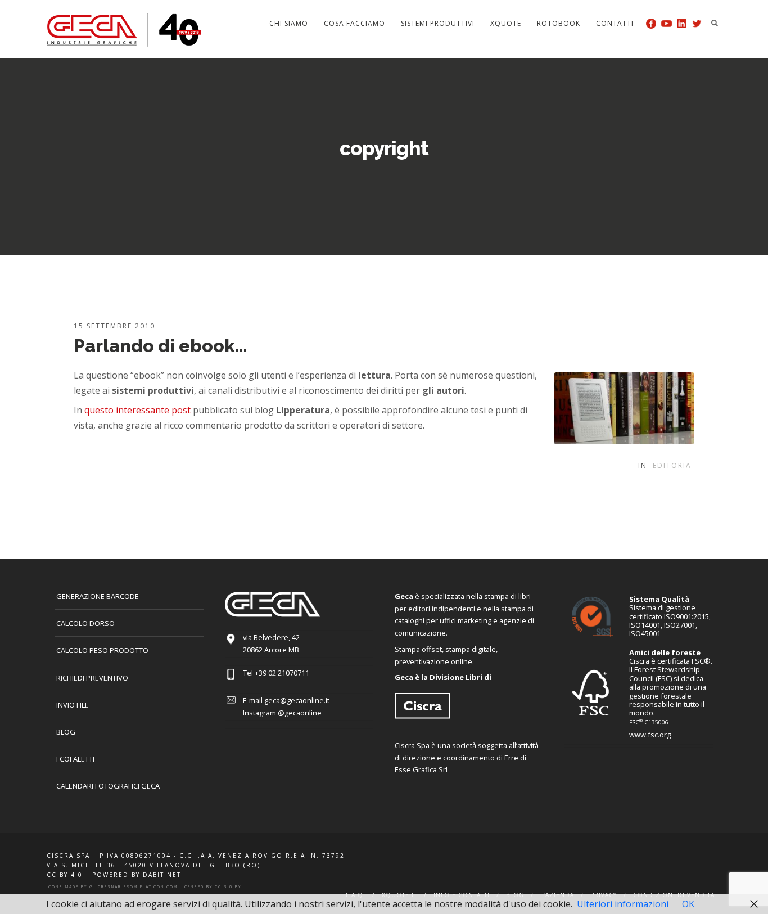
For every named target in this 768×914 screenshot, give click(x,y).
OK (688, 904)
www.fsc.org (650, 735)
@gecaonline (300, 713)
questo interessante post (137, 410)
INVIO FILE (72, 705)
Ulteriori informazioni (622, 904)
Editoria (672, 465)
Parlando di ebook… (160, 345)
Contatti (615, 23)
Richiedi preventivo (92, 678)
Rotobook (558, 23)
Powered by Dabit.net (136, 875)
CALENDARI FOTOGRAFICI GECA (108, 786)
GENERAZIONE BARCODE (97, 596)
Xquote (505, 23)
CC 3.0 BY (228, 886)
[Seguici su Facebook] (651, 23)
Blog (65, 732)
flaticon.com (159, 886)
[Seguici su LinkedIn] (682, 23)
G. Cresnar (105, 886)
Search (714, 23)
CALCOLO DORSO (85, 623)
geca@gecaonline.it (296, 700)
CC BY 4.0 (65, 875)
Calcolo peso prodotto (102, 650)
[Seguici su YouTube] (666, 23)
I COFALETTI (75, 759)
